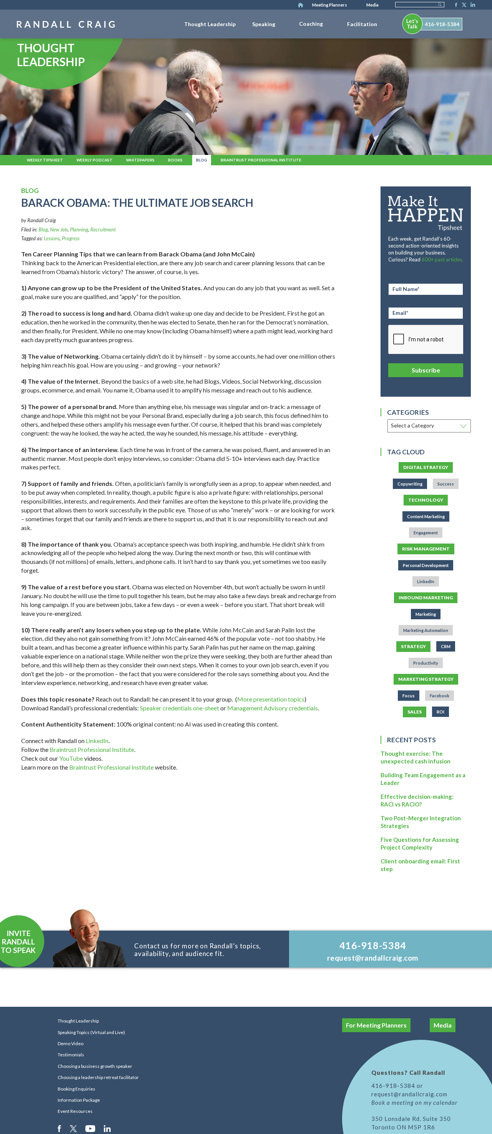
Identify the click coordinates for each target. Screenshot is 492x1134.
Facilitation (362, 24)
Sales (414, 712)
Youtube (90, 1128)
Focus (408, 695)
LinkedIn (471, 5)
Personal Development (426, 565)
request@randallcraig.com (373, 957)
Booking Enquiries (76, 1089)
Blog (201, 160)
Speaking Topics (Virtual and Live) (91, 1032)
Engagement (426, 532)
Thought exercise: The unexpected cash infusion (415, 757)
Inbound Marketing (426, 597)
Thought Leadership (210, 24)
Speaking (263, 24)
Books (175, 160)
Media (372, 4)
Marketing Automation (425, 630)
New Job (59, 229)
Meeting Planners (329, 4)
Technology (425, 500)
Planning (79, 229)
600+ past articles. (442, 259)
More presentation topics (270, 699)
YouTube (71, 758)
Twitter (463, 5)
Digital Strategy (425, 467)
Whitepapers (140, 160)
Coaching (311, 23)
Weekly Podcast (94, 160)
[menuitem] (209, 22)
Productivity (425, 662)
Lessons (52, 238)
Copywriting (409, 483)
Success (445, 483)
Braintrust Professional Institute (261, 160)
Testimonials (71, 1055)
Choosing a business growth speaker (95, 1066)
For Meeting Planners (376, 1025)
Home (300, 5)
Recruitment (103, 229)
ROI (440, 711)
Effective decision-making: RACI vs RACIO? (417, 800)
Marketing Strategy (426, 679)
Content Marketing (426, 516)
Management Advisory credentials (272, 708)
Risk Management (426, 549)
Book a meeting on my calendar (414, 1102)
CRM (445, 646)
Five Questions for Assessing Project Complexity (420, 843)
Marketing (426, 614)
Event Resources (75, 1111)
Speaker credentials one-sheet (179, 708)
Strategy (413, 646)
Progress (71, 238)
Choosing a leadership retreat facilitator (98, 1077)
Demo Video (70, 1043)
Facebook (454, 5)
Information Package (79, 1100)
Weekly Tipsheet (45, 160)
